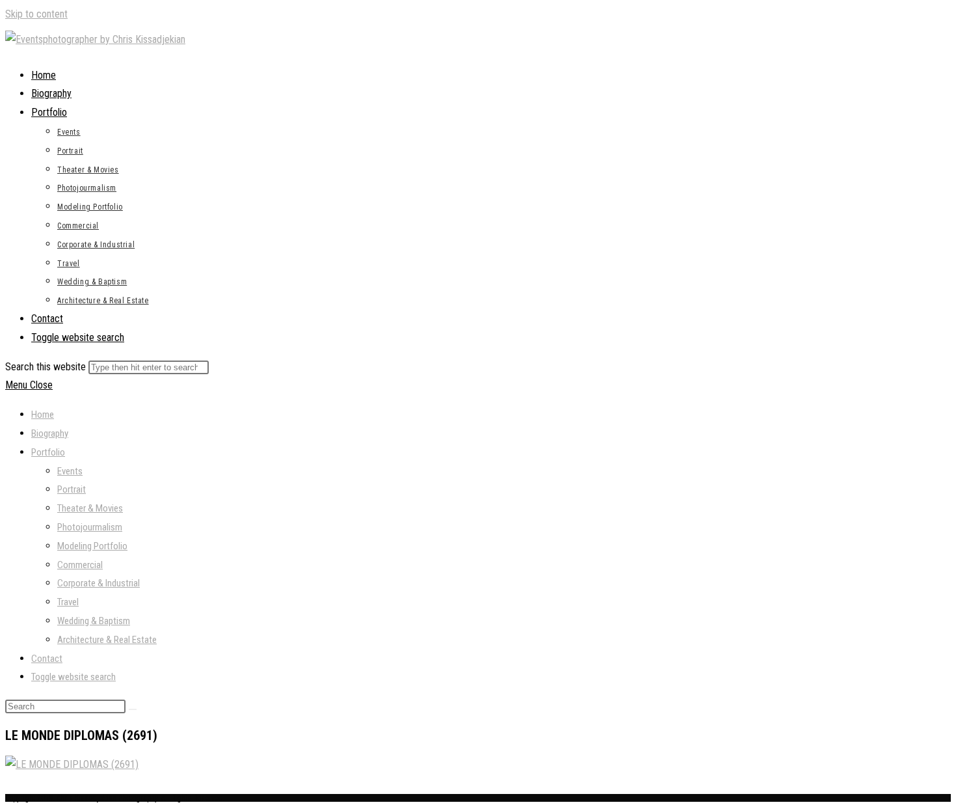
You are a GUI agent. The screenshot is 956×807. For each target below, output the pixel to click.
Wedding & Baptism (93, 621)
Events (70, 471)
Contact (46, 658)
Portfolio (48, 452)
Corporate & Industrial (98, 583)
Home (42, 414)
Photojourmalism (89, 527)
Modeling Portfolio (92, 546)
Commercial (80, 565)
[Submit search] (132, 709)
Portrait (71, 489)
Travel (68, 602)
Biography (49, 433)
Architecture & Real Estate (107, 640)
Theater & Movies (90, 508)
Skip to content (36, 14)
